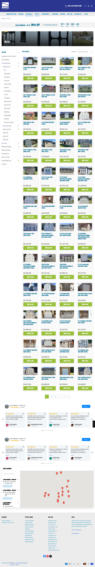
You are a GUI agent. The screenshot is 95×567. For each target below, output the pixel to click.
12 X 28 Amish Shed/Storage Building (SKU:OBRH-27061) (84, 179)
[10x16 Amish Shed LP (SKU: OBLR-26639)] (49, 371)
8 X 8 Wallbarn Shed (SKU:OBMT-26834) (83, 351)
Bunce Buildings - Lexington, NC (17, 405)
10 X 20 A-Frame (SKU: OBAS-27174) (47, 68)
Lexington (7, 98)
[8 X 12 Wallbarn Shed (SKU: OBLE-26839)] (85, 314)
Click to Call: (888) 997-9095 (75, 6)
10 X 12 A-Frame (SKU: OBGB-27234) (47, 178)
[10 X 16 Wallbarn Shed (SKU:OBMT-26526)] (30, 371)
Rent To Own (69, 14)
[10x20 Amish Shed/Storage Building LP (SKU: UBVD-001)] (67, 258)
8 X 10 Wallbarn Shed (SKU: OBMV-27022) (30, 294)
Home (3, 18)
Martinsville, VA (52, 541)
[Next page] (68, 396)
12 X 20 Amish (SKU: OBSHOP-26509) (65, 123)
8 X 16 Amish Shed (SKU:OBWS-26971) (64, 351)
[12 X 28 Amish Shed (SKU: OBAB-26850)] (49, 287)
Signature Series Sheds (11, 14)
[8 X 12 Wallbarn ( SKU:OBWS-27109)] (30, 171)
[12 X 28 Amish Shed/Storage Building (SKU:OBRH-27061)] (85, 171)
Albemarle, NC (52, 520)
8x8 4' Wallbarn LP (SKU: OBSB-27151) (84, 68)
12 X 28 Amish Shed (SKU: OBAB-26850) (48, 294)
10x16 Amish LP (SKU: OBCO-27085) (65, 96)
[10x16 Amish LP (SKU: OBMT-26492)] (30, 227)
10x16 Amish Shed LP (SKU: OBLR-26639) (48, 378)
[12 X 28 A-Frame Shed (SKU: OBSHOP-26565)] (67, 227)
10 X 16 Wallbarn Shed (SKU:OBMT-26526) (29, 378)
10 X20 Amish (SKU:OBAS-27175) (29, 68)
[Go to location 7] (49, 430)
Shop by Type (7, 126)
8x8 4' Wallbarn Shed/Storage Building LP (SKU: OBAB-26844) (30, 322)
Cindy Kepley (78, 424)
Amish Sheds (28, 523)
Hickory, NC (51, 529)
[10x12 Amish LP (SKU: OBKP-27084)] (85, 143)
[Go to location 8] (50, 430)
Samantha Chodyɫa (36, 424)
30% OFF (5, 133)
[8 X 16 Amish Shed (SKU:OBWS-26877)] (67, 287)
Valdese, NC (51, 548)
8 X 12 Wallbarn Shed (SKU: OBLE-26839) (85, 322)
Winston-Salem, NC (53, 550)
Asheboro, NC (52, 523)
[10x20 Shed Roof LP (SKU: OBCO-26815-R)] (85, 88)
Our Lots (37, 14)
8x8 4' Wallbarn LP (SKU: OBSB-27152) (29, 96)
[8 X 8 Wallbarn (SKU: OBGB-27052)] (30, 200)
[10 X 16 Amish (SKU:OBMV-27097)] (49, 200)
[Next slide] (92, 419)
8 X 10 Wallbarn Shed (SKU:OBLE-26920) (47, 322)
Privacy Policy (75, 533)
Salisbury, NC (52, 537)
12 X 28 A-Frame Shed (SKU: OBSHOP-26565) (65, 234)
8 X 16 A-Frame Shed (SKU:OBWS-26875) (65, 322)
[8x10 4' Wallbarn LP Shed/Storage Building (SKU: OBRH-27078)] (49, 227)
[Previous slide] (3, 419)
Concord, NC (52, 525)
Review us (86, 406)
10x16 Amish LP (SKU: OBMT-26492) (28, 234)
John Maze (78, 457)
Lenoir (6, 94)
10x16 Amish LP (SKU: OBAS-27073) (47, 150)
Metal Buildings (45, 14)
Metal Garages (29, 533)
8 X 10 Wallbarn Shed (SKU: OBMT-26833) (30, 351)
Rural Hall (7, 108)
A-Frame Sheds (29, 520)
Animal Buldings (29, 531)
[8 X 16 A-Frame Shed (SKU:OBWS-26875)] (67, 314)
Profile (17, 565)
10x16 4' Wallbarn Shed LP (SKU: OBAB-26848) (48, 351)
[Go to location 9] (51, 430)
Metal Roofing (55, 14)
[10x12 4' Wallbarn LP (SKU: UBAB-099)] (49, 88)
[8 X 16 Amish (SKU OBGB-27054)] (49, 116)
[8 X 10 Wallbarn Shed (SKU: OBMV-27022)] (30, 287)
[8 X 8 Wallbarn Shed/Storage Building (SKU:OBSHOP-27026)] (30, 258)
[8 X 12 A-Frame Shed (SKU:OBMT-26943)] (85, 258)
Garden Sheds (29, 527)
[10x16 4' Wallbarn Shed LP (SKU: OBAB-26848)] (49, 344)
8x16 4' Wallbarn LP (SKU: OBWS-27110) (29, 150)
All (5, 70)
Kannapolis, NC (52, 531)
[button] (18, 479)
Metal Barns (28, 535)
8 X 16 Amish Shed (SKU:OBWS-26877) (64, 294)
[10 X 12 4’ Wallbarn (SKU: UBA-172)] (85, 116)
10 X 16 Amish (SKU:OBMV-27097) (48, 207)
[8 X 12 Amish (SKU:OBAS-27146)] (67, 200)
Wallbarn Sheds (29, 525)
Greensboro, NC (53, 527)
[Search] (85, 6)
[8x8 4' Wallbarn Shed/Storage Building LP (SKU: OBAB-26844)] (30, 314)
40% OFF (5, 136)
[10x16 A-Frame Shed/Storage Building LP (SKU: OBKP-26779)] (49, 258)
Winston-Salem (9, 122)
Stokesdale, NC (52, 539)
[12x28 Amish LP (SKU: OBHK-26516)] (67, 143)
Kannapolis (7, 91)
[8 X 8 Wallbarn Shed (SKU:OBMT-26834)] (85, 344)
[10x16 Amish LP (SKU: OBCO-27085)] (67, 88)
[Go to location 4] (45, 430)
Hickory (6, 87)
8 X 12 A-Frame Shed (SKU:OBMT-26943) (83, 265)
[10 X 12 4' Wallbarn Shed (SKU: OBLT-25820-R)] (67, 61)
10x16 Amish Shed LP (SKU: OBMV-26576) (66, 378)
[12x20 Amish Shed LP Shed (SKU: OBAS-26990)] (85, 287)
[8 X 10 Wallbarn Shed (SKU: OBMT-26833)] (30, 344)
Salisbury (7, 112)
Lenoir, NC (51, 533)
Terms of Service (76, 530)
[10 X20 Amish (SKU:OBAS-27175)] (30, 61)
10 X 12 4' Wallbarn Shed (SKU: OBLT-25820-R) (66, 68)
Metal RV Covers (29, 539)
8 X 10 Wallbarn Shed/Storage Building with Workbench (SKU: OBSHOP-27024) (84, 236)
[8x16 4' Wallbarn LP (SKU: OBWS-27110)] (30, 143)
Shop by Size (7, 129)
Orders (12, 565)
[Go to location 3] (44, 430)
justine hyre (56, 424)
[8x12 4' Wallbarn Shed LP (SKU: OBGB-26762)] (85, 371)
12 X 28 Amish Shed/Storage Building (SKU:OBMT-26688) (66, 179)
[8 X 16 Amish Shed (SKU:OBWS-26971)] (67, 344)
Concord (6, 80)
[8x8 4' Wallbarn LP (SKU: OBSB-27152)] (30, 88)
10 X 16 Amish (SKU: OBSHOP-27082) (83, 207)
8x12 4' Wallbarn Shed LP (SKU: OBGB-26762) (84, 378)
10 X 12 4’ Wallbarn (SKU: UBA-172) (84, 123)
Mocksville (7, 105)
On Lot (8, 18)
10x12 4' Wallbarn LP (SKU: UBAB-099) (48, 96)
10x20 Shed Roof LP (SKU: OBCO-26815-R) (84, 96)
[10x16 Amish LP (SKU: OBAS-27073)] (49, 143)
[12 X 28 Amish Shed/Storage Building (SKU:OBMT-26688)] (67, 171)
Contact (86, 14)
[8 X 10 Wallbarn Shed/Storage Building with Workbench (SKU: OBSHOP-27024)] (85, 227)
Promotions (62, 14)
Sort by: (73, 51)
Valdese (6, 119)
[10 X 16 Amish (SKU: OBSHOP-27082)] (85, 200)
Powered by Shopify (21, 563)
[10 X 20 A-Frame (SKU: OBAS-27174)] (49, 61)
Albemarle (7, 73)
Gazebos (27, 529)
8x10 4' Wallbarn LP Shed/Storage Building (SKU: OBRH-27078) (47, 235)
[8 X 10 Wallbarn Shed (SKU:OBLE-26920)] (49, 314)
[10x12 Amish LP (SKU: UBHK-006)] (30, 116)
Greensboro (8, 84)
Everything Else (77, 14)
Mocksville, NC (52, 544)
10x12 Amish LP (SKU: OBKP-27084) (83, 150)
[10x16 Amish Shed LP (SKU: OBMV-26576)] (67, 371)
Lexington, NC (52, 535)
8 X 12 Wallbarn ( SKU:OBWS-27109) (27, 178)
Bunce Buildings (10, 563)
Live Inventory (29, 14)
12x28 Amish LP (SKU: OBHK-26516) (65, 150)
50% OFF (5, 140)
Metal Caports (29, 537)
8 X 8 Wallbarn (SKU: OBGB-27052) (30, 207)
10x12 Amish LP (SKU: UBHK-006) (28, 123)
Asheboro (7, 77)
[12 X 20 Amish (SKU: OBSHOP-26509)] (67, 116)
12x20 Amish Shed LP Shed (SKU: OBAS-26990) (85, 294)
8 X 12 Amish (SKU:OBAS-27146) (66, 207)
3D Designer (21, 14)
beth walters (13, 424)
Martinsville (7, 101)
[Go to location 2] (43, 430)
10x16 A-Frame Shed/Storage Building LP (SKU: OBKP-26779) (48, 266)
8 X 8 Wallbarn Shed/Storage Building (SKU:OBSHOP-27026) (29, 266)
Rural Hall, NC (52, 546)
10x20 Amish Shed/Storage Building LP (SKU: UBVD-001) (66, 266)
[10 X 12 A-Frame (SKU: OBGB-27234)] (49, 171)
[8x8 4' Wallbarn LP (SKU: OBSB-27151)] (85, 61)
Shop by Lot (6, 67)
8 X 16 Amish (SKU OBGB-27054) (48, 123)
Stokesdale (7, 115)
